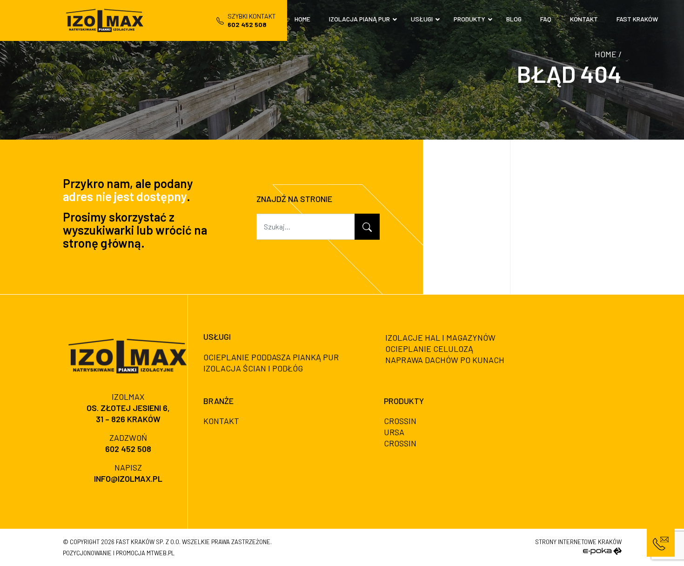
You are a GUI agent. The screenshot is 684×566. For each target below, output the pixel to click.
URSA (394, 432)
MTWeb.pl (160, 553)
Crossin (400, 421)
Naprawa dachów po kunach (444, 360)
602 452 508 (128, 449)
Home (606, 54)
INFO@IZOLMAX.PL (128, 478)
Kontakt (221, 421)
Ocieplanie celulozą (429, 349)
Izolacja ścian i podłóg (253, 368)
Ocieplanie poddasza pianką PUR (271, 357)
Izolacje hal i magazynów (440, 337)
